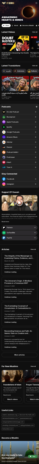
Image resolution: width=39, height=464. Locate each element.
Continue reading (10, 272)
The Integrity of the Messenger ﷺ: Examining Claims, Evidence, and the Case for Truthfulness (19, 258)
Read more (5, 221)
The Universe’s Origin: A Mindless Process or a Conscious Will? (18, 282)
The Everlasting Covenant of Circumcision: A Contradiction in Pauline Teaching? (17, 308)
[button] (6, 25)
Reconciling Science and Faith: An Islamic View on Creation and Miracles (18, 333)
